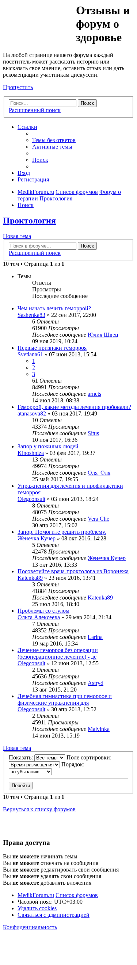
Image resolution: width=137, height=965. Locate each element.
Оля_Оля (99, 473)
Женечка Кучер (37, 538)
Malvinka (99, 729)
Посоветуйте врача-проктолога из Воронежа (73, 571)
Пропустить (18, 87)
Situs (93, 433)
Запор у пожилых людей (48, 446)
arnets (94, 394)
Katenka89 (30, 578)
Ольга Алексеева (39, 617)
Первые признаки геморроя (52, 348)
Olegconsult (31, 499)
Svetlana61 (30, 354)
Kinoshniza (31, 453)
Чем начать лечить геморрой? (54, 308)
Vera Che (98, 519)
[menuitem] (54, 140)
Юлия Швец (103, 335)
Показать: (21, 757)
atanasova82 (32, 413)
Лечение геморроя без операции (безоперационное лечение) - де (58, 653)
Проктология (29, 220)
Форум (39, 20)
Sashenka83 (31, 315)
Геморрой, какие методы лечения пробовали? (74, 407)
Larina (95, 637)
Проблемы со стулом (43, 611)
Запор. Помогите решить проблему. (62, 532)
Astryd (95, 683)
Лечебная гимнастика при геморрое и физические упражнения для (65, 699)
